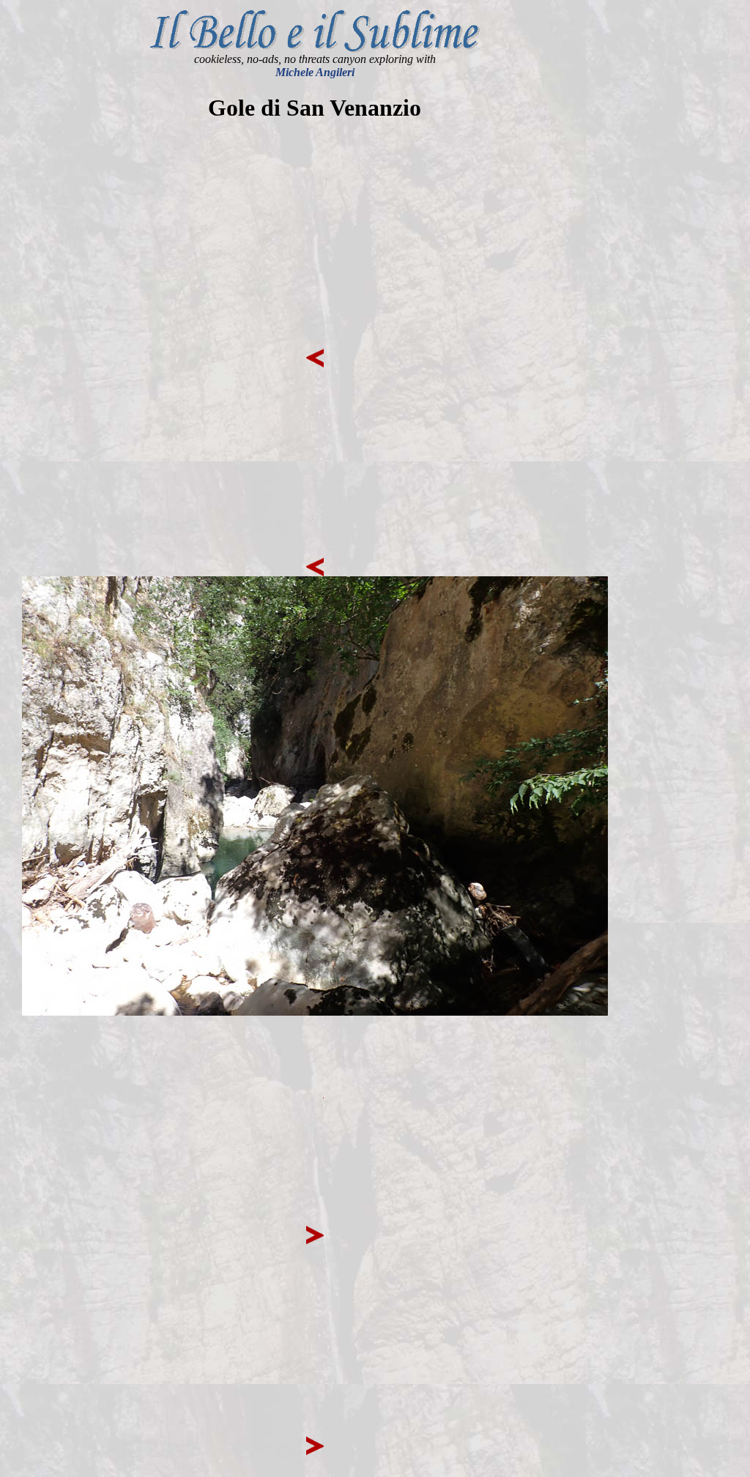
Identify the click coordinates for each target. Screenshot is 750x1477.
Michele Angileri (314, 72)
